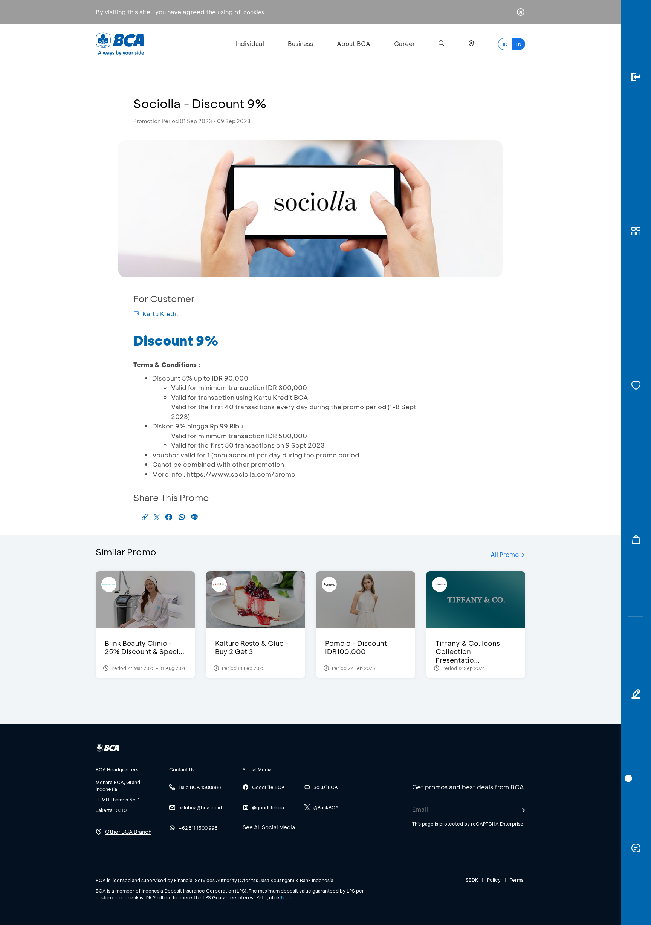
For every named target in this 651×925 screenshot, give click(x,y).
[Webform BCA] (636, 694)
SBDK (472, 880)
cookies (253, 12)
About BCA (353, 43)
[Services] (636, 385)
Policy (494, 880)
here (286, 897)
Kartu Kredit (160, 314)
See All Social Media (269, 827)
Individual (250, 43)
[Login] (636, 77)
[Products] (636, 231)
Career (404, 43)
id (505, 44)
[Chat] (636, 848)
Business (300, 43)
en (518, 44)
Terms (516, 880)
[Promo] (636, 539)
